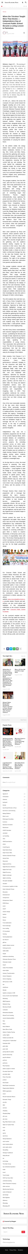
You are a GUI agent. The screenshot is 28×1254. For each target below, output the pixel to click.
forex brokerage (14, 925)
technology (14, 1161)
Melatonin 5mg (14, 1004)
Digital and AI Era (14, 864)
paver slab (14, 1049)
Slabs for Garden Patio (14, 1124)
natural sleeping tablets (14, 1018)
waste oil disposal (14, 1192)
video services (14, 1186)
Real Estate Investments (14, 1085)
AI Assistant (14, 796)
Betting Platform (14, 813)
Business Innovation (14, 824)
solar (14, 1130)
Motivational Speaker (14, 1012)
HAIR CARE (14, 950)
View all (23, 656)
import (14, 964)
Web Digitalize (14, 1197)
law (14, 984)
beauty (14, 805)
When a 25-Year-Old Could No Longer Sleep (20, 671)
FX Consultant (14, 931)
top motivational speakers (14, 1166)
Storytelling (14, 1149)
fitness (14, 920)
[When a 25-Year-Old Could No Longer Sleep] (20, 662)
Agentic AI (14, 793)
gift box (14, 942)
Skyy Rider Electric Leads (14, 1121)
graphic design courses (14, 945)
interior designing (14, 978)
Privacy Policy (13, 1250)
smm (14, 1127)
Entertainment (14, 894)
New (14, 1021)
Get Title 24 (14, 939)
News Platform (14, 1026)
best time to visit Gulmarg (14, 810)
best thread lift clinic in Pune (14, 807)
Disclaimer (20, 1250)
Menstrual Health (14, 1007)
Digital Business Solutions (14, 866)
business (14, 822)
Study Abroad (14, 1155)
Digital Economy (14, 872)
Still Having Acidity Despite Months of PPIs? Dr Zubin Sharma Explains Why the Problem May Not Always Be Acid (8, 743)
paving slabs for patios (14, 1051)
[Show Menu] (2, 2)
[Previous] (24, 6)
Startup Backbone (14, 1138)
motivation (14, 1009)
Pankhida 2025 (14, 1043)
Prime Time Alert (14, 1077)
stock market (14, 1141)
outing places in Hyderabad (14, 1040)
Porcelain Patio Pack (14, 1071)
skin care (14, 1116)
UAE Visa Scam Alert (14, 1178)
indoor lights (14, 970)
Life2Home (14, 987)
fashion (14, 914)
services (14, 1107)
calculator (14, 833)
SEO (14, 1105)
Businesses (14, 827)
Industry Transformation (14, 973)
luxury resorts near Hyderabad (14, 995)
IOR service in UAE (14, 981)
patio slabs (14, 1046)
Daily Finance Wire (14, 852)
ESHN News (14, 903)
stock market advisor (14, 1144)
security (14, 1102)
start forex (14, 1135)
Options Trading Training (14, 1032)
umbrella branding (14, 1180)
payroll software (14, 1057)
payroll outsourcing (14, 1054)
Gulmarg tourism (14, 948)
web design (14, 1194)
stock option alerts (14, 1147)
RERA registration (14, 1091)
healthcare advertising (14, 956)
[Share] (24, 33)
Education (14, 892)
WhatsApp (14, 1203)
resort (14, 1093)
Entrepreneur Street (14, 900)
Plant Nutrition (14, 1065)
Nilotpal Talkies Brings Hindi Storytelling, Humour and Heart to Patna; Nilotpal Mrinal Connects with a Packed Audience (7, 707)
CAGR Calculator (14, 830)
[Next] (26, 6)
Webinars (14, 1200)
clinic (14, 838)
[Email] (17, 648)
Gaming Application (14, 936)
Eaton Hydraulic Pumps (14, 889)
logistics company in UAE (14, 993)
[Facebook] (7, 648)
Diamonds (14, 861)
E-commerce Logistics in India (14, 886)
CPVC (14, 844)
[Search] (26, 2)
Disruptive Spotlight (14, 880)
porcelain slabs (14, 1074)
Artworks (14, 799)
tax (14, 1158)
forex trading (14, 928)
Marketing (14, 998)
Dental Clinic (14, 858)
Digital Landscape (14, 875)
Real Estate (14, 1082)
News (14, 1023)
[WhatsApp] (14, 648)
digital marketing (14, 878)
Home (4, 11)
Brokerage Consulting (14, 819)
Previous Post (6, 720)
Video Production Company (14, 1183)
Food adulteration (14, 922)
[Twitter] (10, 648)
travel (14, 1172)
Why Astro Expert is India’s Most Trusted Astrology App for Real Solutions (20, 741)
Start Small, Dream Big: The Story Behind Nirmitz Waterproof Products (19, 765)
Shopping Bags (14, 1113)
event (14, 906)
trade (14, 1169)
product (14, 1079)
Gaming (14, 934)
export (14, 908)
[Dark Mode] (22, 2)
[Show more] (20, 648)
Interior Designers (14, 976)
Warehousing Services (14, 1189)
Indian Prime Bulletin (14, 967)
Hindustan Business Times (14, 959)
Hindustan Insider (14, 962)
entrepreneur (14, 897)
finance (14, 917)
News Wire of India (14, 1029)
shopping (14, 1110)
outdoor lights (14, 1035)
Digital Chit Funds (14, 869)
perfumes (14, 1063)
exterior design (14, 911)
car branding (14, 836)
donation (14, 883)
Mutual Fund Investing (14, 1015)
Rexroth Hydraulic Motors (14, 1096)
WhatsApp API (14, 1206)
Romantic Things (14, 1099)
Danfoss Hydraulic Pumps (14, 855)
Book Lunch (14, 816)
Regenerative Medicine (14, 1088)
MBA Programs (14, 1001)
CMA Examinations (14, 841)
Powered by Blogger (10, 1221)
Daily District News (14, 850)
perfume (14, 1060)
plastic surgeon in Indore (14, 1068)
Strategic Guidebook (14, 1152)
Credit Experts (14, 847)
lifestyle (14, 990)
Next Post (23, 720)
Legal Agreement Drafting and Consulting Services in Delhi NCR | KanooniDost (8, 765)
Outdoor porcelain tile (14, 1037)
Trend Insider (14, 1175)
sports (14, 1133)
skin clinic (14, 1119)
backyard (14, 802)
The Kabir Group (14, 1164)
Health (14, 953)
